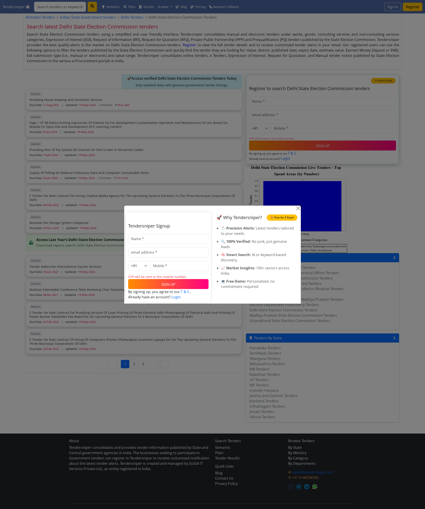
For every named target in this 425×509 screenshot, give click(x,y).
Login (176, 297)
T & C (185, 291)
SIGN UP (168, 284)
